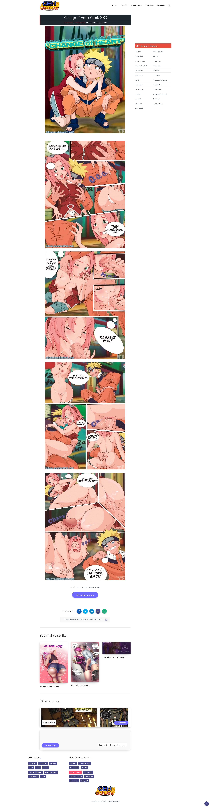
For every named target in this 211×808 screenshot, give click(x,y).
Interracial (139, 85)
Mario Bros (157, 89)
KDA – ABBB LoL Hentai (80, 685)
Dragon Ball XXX (141, 66)
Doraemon (157, 61)
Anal (43, 776)
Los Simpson (139, 89)
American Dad (158, 52)
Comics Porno (137, 5)
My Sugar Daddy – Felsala (49, 686)
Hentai (137, 80)
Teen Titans (157, 104)
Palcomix (138, 99)
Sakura (99, 587)
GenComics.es (113, 801)
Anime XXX (124, 5)
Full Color (80, 587)
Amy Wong (34, 776)
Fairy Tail (156, 70)
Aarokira (33, 764)
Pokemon (156, 99)
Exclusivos (149, 5)
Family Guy (139, 75)
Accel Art (42, 764)
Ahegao (53, 764)
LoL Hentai (157, 85)
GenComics (69, 23)
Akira (46, 768)
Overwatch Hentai (160, 94)
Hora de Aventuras (160, 80)
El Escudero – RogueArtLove (113, 657)
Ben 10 (155, 56)
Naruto (137, 94)
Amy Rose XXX (50, 772)
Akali (38, 768)
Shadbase (138, 104)
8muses (138, 52)
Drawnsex (157, 66)
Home (114, 5)
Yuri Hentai (160, 5)
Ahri (31, 768)
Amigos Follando (36, 772)
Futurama (156, 75)
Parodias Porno (90, 587)
